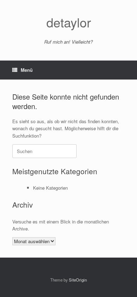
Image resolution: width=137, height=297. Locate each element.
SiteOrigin (78, 280)
